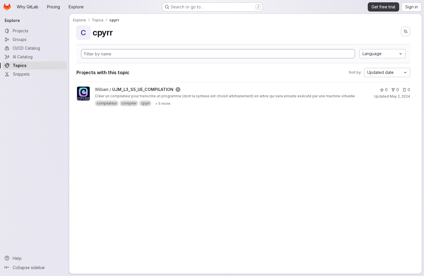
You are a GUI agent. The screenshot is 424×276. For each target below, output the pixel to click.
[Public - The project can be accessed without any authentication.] (178, 89)
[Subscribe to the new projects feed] (405, 31)
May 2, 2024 (400, 96)
